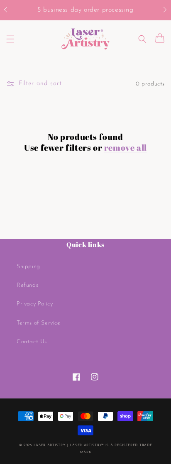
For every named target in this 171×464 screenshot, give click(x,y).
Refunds (27, 285)
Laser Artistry (50, 445)
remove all (125, 147)
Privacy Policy (35, 304)
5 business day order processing (85, 10)
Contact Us (32, 342)
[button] (9, 10)
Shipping (28, 267)
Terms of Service (39, 323)
